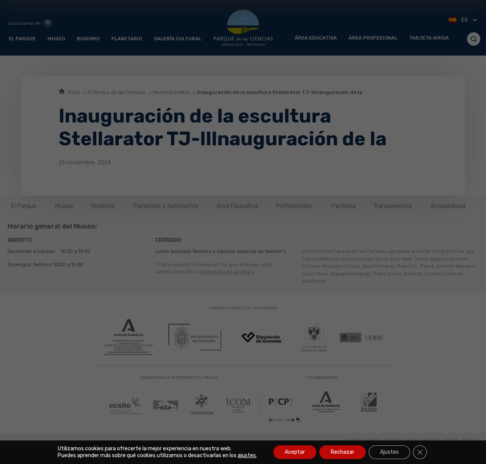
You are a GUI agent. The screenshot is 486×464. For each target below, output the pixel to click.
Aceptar (295, 452)
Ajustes (389, 452)
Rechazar (342, 452)
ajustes (247, 455)
